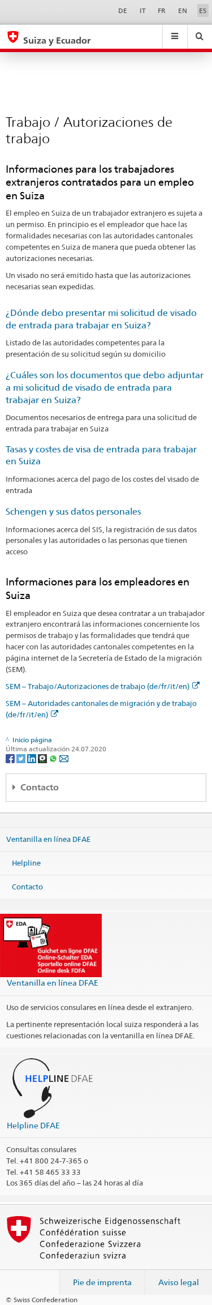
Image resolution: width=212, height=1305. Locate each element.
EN (182, 10)
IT (143, 10)
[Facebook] (11, 758)
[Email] (63, 758)
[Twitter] (21, 758)
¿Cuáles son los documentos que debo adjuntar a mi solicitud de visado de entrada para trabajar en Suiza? (105, 387)
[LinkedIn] (32, 758)
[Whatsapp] (54, 758)
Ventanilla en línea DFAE (48, 839)
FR (162, 10)
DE (122, 10)
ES (202, 10)
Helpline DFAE (33, 1125)
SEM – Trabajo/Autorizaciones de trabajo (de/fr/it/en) (97, 686)
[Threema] (43, 758)
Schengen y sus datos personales (73, 511)
